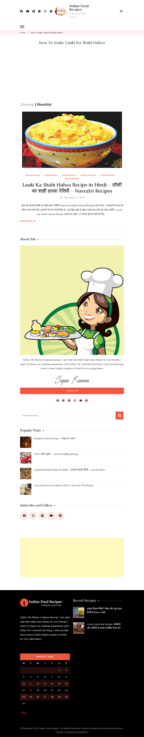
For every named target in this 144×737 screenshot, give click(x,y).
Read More (26, 221)
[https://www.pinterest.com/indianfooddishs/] (60, 516)
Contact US (72, 390)
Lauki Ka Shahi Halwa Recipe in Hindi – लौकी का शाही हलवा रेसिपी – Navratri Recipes (72, 188)
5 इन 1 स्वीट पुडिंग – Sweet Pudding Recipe (56, 454)
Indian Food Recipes (79, 8)
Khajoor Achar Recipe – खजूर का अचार (54, 438)
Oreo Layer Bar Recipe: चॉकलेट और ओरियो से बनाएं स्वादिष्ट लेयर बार (104, 626)
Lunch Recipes (107, 175)
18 (30, 690)
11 (30, 683)
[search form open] (121, 11)
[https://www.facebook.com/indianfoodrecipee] (24, 516)
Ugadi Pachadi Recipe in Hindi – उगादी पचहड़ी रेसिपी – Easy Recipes (69, 469)
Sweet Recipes (72, 179)
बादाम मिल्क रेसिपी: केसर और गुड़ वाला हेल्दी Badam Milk (104, 610)
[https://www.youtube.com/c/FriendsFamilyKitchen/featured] (51, 516)
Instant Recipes (88, 175)
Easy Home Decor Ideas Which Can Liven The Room (63, 485)
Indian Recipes (69, 175)
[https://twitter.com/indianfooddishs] (42, 516)
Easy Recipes (51, 175)
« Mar (23, 713)
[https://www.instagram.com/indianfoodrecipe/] (33, 516)
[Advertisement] (72, 80)
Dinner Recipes (32, 175)
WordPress (82, 732)
